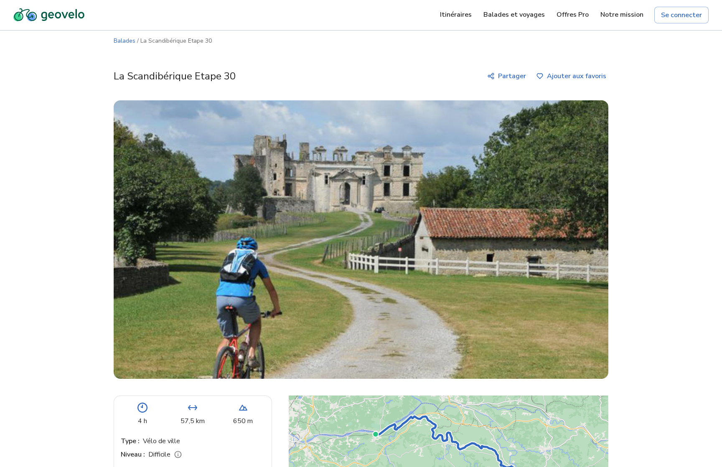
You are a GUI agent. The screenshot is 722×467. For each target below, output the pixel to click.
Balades (124, 41)
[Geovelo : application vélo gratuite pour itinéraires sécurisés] (48, 15)
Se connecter (681, 15)
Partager (512, 76)
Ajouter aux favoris (576, 76)
